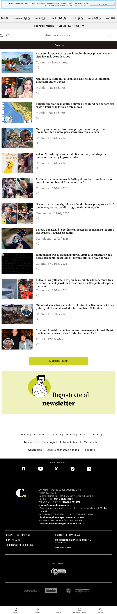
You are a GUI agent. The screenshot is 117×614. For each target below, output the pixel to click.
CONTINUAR (102, 4)
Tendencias (43, 213)
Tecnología (43, 239)
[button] (37, 67)
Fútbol (40, 339)
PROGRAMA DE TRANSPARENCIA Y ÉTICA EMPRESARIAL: (66, 514)
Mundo (41, 88)
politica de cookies (82, 5)
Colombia (42, 63)
